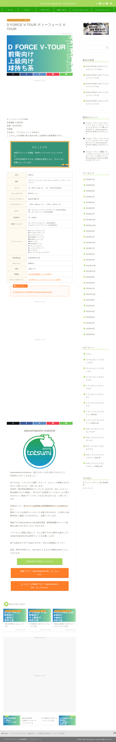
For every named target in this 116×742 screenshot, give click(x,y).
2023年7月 (90, 248)
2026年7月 (90, 179)
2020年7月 (90, 323)
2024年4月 (90, 231)
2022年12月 (91, 265)
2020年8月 (90, 317)
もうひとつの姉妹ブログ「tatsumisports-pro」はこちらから (39, 586)
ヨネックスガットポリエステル (95, 447)
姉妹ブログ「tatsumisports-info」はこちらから (39, 573)
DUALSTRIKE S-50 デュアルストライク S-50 (97, 76)
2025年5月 (90, 208)
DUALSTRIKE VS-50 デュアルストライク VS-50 (97, 68)
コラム (88, 354)
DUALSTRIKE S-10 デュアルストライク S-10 (97, 94)
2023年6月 (90, 254)
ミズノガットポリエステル (95, 404)
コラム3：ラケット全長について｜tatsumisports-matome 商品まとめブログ (97, 143)
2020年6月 (90, 329)
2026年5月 (90, 191)
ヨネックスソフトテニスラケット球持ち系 (95, 464)
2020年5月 (90, 334)
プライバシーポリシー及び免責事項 (16, 739)
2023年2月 (90, 260)
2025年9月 (90, 202)
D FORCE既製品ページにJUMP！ (40, 274)
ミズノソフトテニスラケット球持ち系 (18, 20)
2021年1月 (90, 311)
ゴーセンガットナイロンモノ (95, 369)
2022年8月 (90, 277)
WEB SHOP (45, 10)
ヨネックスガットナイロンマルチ (95, 430)
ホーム (10, 10)
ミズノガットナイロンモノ (95, 395)
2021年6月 (90, 306)
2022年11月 (90, 271)
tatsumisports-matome (58, 3)
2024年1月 (90, 237)
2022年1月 (90, 288)
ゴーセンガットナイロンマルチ (95, 361)
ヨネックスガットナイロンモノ (95, 438)
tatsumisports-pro (102, 10)
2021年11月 (90, 294)
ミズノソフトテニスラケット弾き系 (95, 413)
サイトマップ (88, 488)
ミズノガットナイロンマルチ (95, 387)
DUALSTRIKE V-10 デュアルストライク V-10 (97, 102)
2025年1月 (90, 214)
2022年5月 (90, 283)
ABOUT (27, 10)
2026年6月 (90, 185)
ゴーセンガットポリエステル (95, 378)
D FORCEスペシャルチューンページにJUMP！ (45, 280)
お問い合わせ (61, 10)
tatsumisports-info (80, 10)
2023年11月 (90, 242)
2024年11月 (90, 220)
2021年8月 (90, 300)
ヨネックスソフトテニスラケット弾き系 (95, 456)
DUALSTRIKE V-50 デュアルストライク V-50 (97, 85)
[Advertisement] (40, 98)
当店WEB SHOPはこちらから (39, 561)
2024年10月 (91, 225)
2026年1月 (90, 197)
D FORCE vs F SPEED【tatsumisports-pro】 (33, 292)
